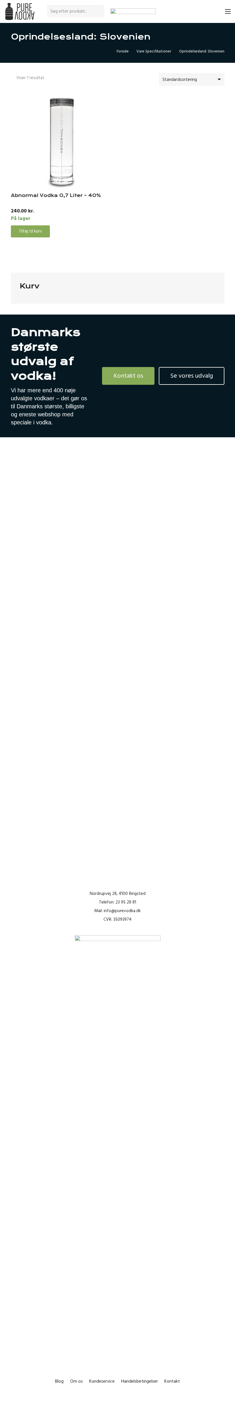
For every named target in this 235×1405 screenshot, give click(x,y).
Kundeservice (102, 1381)
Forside (123, 51)
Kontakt (172, 1381)
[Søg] (99, 11)
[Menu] (228, 11)
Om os (76, 1381)
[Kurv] (215, 11)
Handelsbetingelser (139, 1381)
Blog (59, 1381)
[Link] (19, 11)
